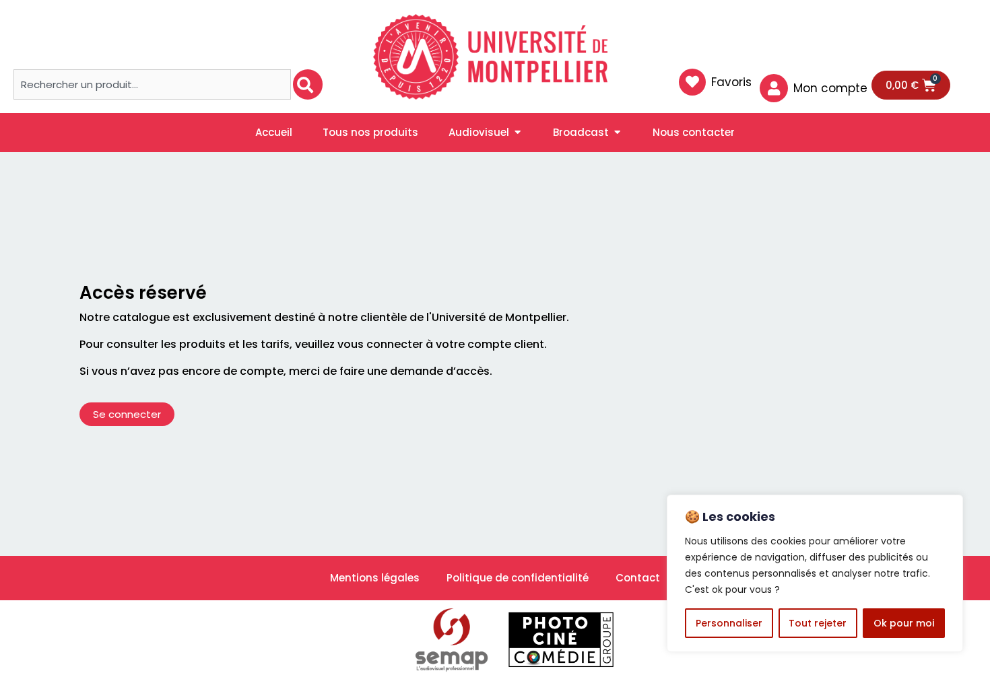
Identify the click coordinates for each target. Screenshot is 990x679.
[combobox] (152, 84)
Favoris (731, 82)
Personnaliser (729, 623)
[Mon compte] (774, 88)
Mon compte (830, 88)
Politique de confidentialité (518, 578)
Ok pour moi (903, 623)
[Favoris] (692, 82)
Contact (638, 578)
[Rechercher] (308, 84)
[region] (815, 573)
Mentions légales (375, 578)
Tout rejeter (818, 623)
